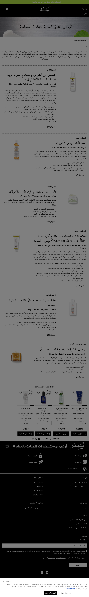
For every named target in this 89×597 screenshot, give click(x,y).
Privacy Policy (71, 588)
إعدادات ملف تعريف (66, 593)
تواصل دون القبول (6, 581)
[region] (44, 587)
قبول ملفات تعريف (50, 593)
